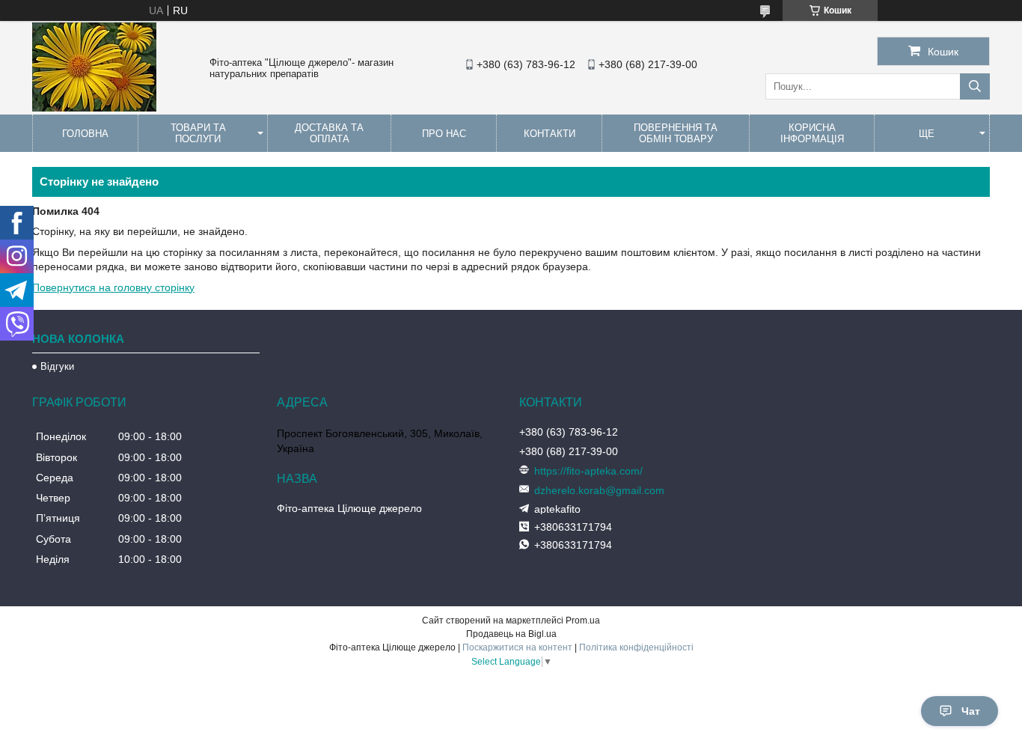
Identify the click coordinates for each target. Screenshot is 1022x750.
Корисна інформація (812, 133)
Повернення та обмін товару (675, 133)
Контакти (549, 133)
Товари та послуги (198, 133)
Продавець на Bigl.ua (511, 634)
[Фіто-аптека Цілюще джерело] (94, 108)
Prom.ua (583, 620)
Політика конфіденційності (636, 647)
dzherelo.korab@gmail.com (599, 490)
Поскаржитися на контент (517, 647)
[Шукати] (975, 86)
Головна (85, 133)
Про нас (444, 133)
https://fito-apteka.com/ (588, 471)
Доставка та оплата (329, 133)
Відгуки (57, 366)
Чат (970, 711)
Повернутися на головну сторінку (113, 287)
